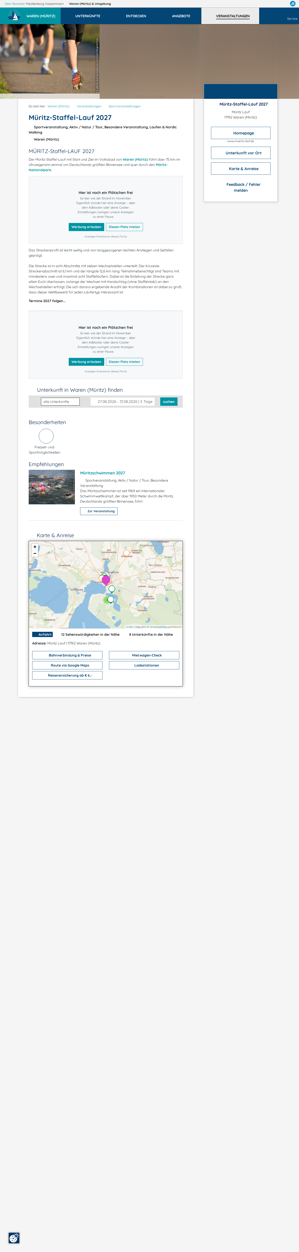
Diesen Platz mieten (124, 227)
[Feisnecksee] (113, 590)
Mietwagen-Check (146, 655)
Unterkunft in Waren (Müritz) (80, 390)
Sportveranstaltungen (125, 106)
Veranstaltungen (89, 106)
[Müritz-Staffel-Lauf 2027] (107, 581)
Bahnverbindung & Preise (69, 655)
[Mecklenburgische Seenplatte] (112, 600)
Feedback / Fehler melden (243, 187)
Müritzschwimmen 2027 (102, 472)
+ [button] (34, 547)
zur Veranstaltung (101, 511)
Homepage (243, 132)
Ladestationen (146, 665)
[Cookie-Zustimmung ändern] (14, 1238)
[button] (43, 14)
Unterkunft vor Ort (243, 152)
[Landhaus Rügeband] (127, 554)
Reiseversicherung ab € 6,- (69, 675)
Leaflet (129, 626)
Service (292, 19)
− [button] (34, 553)
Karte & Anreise (243, 168)
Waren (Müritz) (90, 4)
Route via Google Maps (69, 665)
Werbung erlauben (86, 227)
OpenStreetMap (158, 626)
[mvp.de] (292, 3)
